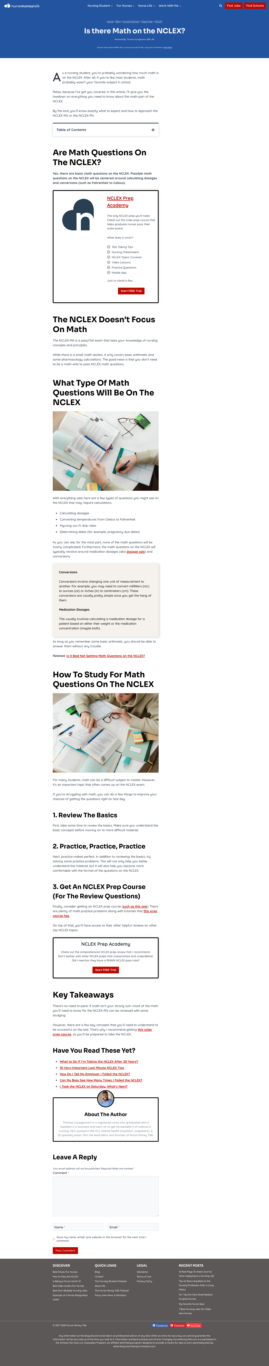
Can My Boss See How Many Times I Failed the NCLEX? (101, 1080)
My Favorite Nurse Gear (192, 1303)
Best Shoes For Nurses (65, 1271)
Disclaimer (142, 1271)
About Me (100, 1285)
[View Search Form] (220, 6)
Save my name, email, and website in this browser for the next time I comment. (101, 1238)
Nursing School (131, 21)
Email (114, 1227)
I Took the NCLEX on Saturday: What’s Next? (93, 1086)
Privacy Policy (144, 1281)
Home (110, 21)
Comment (61, 1173)
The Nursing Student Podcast (111, 1281)
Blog (118, 21)
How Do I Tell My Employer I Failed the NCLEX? (95, 1074)
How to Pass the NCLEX (65, 1276)
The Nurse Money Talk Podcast (112, 1290)
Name (59, 1227)
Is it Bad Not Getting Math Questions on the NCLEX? (105, 656)
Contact (99, 1276)
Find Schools (255, 5)
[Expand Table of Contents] (153, 130)
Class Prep (147, 21)
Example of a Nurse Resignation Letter (70, 1297)
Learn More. (167, 47)
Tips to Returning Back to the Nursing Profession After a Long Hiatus (196, 1285)
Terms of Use (144, 1276)
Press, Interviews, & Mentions (110, 1295)
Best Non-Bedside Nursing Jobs (70, 1290)
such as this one (135, 906)
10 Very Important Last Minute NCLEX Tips (92, 1068)
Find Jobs (234, 5)
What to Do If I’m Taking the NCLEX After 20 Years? (99, 1061)
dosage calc (136, 552)
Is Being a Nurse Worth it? (67, 1281)
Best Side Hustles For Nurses (68, 1285)
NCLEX (158, 21)
